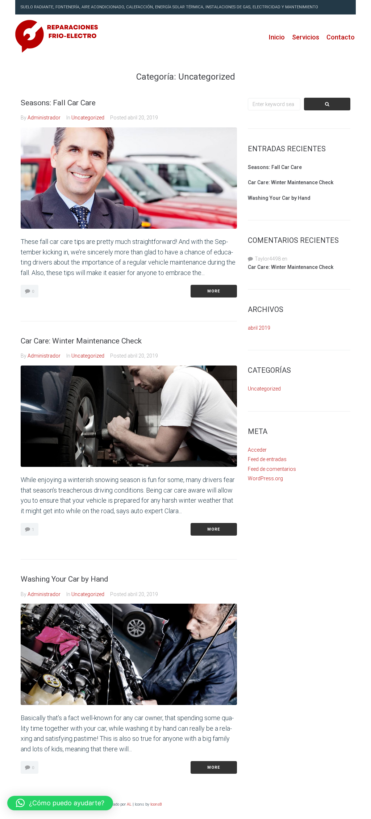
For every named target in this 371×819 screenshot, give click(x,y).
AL (129, 804)
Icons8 (156, 804)
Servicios (305, 37)
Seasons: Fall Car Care (58, 102)
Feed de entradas (267, 459)
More (213, 291)
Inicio (277, 37)
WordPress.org (265, 478)
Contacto (340, 37)
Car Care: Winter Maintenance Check (81, 341)
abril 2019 (259, 328)
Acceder (257, 450)
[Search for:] (274, 104)
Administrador (44, 118)
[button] (60, 803)
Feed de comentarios (272, 469)
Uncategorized (87, 118)
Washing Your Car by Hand (64, 579)
